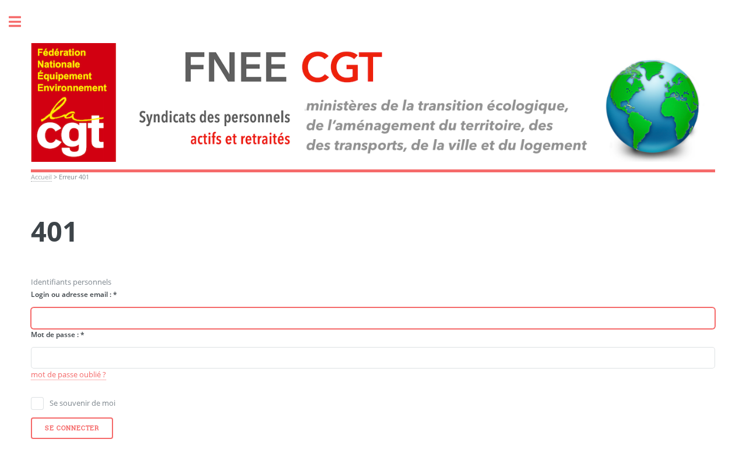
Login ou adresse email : (74, 294)
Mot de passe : (58, 334)
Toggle (21, 22)
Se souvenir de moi (82, 403)
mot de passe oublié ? (68, 374)
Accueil (41, 177)
